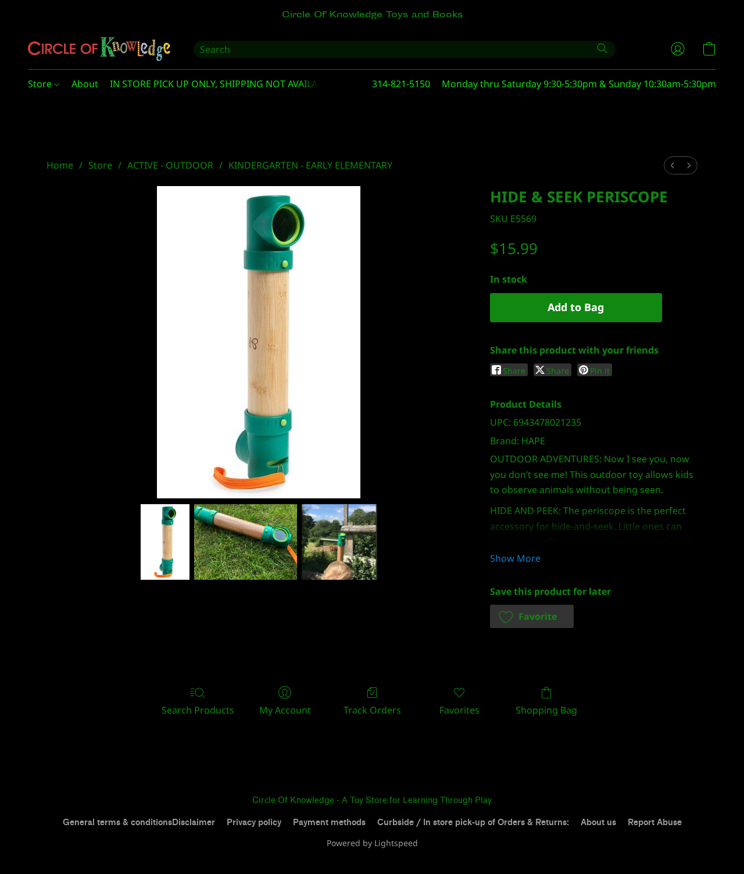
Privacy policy (254, 822)
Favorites (459, 710)
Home (59, 165)
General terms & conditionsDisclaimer (139, 822)
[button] (99, 48)
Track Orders (372, 710)
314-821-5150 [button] (401, 83)
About (84, 83)
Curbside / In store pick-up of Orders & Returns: (473, 822)
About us (598, 822)
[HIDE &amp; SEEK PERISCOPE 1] (245, 542)
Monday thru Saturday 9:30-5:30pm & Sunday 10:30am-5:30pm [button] (579, 83)
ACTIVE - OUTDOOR (170, 165)
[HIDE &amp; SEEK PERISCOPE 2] (339, 542)
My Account (285, 710)
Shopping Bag (546, 710)
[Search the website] (602, 48)
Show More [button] (515, 558)
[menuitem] (672, 165)
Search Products (198, 710)
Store (41, 83)
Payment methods (329, 822)
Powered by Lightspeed (372, 842)
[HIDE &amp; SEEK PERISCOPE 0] (165, 542)
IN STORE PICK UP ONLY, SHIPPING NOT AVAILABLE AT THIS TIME (251, 83)
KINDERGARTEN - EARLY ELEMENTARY (310, 165)
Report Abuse (655, 822)
